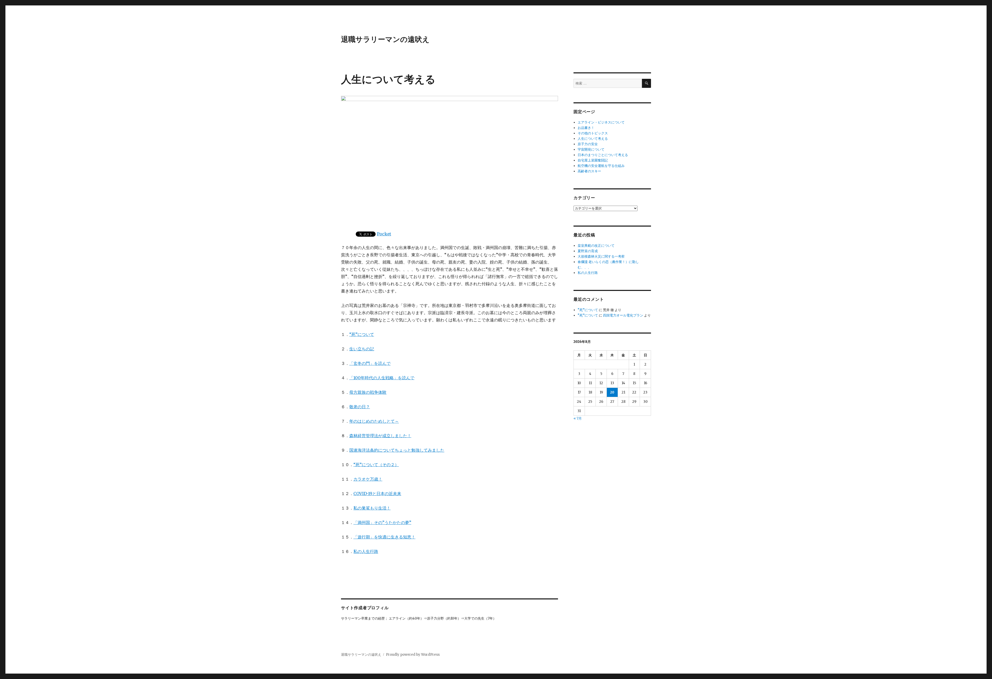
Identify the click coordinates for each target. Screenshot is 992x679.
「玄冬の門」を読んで (370, 363)
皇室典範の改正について (596, 245)
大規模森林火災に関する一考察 (601, 256)
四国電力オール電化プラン (623, 315)
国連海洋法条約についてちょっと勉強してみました (396, 450)
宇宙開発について (591, 149)
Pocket (384, 233)
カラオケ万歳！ (367, 479)
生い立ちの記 (361, 348)
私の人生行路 (365, 551)
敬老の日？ (359, 406)
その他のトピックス (593, 133)
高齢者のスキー (589, 171)
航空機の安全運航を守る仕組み (601, 166)
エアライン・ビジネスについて (601, 122)
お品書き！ (586, 128)
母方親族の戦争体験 (367, 392)
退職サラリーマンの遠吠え (385, 39)
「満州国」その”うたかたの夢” (382, 522)
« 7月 (578, 418)
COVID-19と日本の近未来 (377, 493)
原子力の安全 (588, 144)
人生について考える (593, 138)
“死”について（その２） (376, 464)
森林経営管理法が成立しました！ (380, 435)
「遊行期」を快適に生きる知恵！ (384, 536)
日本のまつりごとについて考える (603, 155)
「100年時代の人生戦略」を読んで (381, 377)
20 (612, 392)
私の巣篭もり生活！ (372, 508)
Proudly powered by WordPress (413, 654)
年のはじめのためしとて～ (374, 421)
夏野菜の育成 (588, 251)
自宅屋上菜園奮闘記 (593, 160)
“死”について (361, 334)
